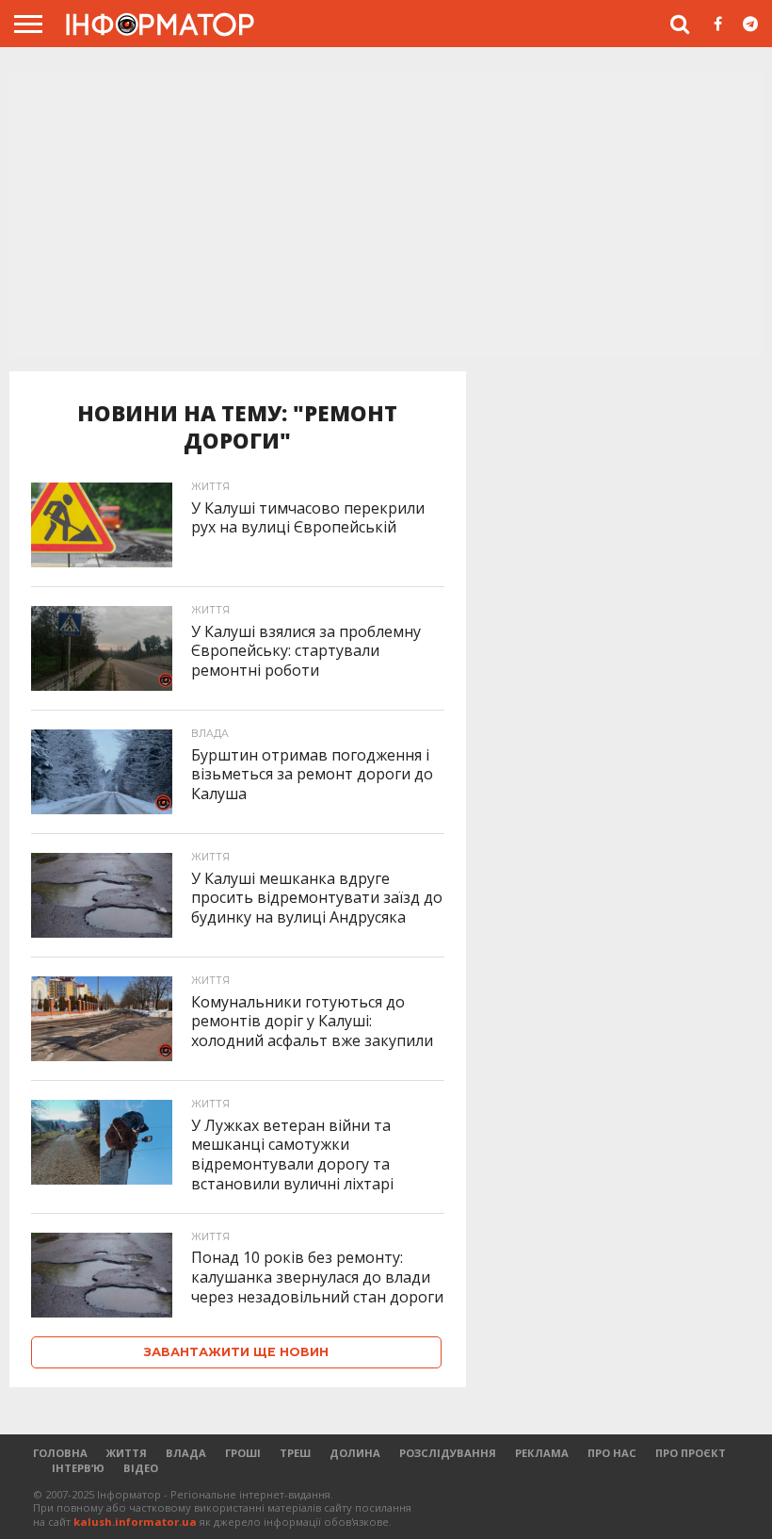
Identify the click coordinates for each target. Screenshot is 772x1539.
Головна (60, 1453)
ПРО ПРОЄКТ (690, 1453)
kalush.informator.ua (135, 1521)
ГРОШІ (243, 1453)
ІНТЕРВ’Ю (78, 1468)
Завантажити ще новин (236, 1352)
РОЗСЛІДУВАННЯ (447, 1453)
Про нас (611, 1453)
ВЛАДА (186, 1453)
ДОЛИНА (355, 1453)
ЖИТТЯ (126, 1453)
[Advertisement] (386, 216)
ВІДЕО (140, 1468)
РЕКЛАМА (542, 1453)
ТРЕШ (295, 1453)
